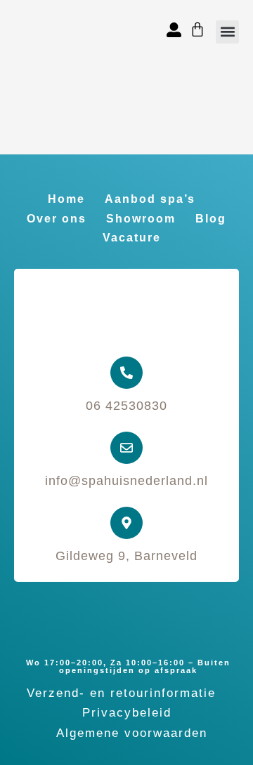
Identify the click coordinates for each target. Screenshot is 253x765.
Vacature (132, 238)
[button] (227, 32)
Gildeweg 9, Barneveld (126, 556)
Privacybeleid (126, 712)
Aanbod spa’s (150, 199)
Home (66, 199)
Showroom (141, 219)
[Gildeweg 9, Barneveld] (126, 523)
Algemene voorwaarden (131, 733)
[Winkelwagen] (197, 29)
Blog (210, 219)
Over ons (56, 219)
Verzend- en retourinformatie (121, 693)
